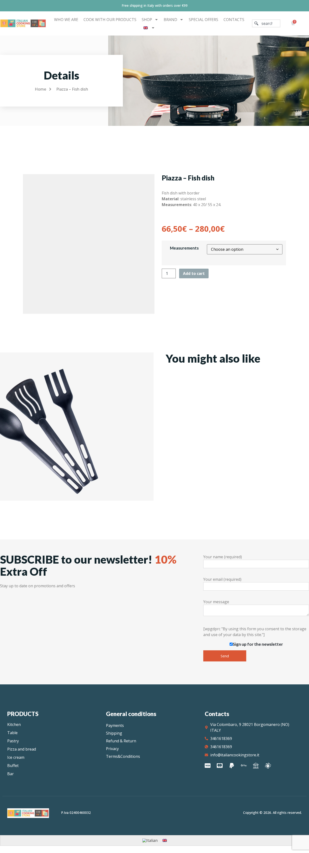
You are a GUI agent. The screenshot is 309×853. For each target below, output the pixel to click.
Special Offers (203, 19)
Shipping (114, 733)
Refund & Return (121, 741)
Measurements (184, 248)
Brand (170, 19)
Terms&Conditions (123, 756)
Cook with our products (110, 19)
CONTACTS (234, 19)
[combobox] (266, 23)
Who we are (66, 19)
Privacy (112, 748)
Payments (115, 725)
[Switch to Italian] (150, 840)
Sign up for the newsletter (258, 644)
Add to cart (194, 273)
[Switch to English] (164, 840)
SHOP (147, 19)
